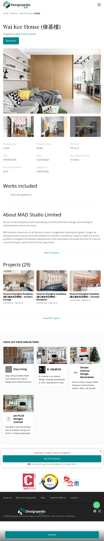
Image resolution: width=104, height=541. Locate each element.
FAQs (43, 497)
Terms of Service (57, 516)
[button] (99, 5)
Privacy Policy (70, 516)
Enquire (52, 534)
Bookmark (11, 40)
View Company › (52, 252)
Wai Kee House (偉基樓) (30, 13)
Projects (14, 13)
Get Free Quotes (52, 458)
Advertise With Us (58, 497)
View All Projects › (52, 318)
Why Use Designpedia (26, 497)
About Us (7, 497)
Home (5, 13)
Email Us (75, 497)
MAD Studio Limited (26, 34)
